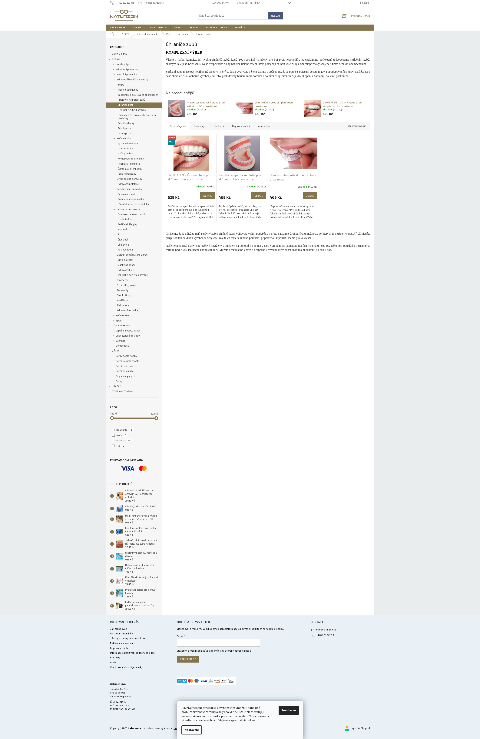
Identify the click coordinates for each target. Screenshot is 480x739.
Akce (121, 435)
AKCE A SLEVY (119, 54)
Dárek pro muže (125, 371)
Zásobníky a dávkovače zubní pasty (138, 95)
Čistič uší (123, 240)
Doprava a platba (119, 648)
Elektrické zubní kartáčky (132, 110)
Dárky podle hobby (126, 356)
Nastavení (192, 730)
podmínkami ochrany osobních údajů (230, 651)
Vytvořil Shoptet (361, 728)
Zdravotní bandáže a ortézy (132, 80)
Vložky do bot (125, 154)
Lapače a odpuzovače (128, 331)
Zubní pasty (124, 128)
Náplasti (122, 229)
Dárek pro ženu (124, 366)
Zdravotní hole (126, 270)
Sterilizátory (124, 295)
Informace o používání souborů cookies (132, 653)
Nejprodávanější (241, 126)
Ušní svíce (123, 245)
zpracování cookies (243, 720)
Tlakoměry (123, 305)
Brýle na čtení (125, 260)
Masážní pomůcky (127, 74)
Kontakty (115, 658)
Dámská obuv (125, 148)
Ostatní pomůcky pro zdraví (132, 255)
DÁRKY (115, 351)
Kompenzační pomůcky (131, 199)
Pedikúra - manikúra (129, 164)
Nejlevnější (200, 126)
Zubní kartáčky (126, 123)
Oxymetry (122, 280)
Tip (120, 446)
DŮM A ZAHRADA (121, 326)
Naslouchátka (125, 250)
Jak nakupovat (220, 3)
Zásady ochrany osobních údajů (128, 638)
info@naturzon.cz (326, 630)
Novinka (123, 440)
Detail (207, 195)
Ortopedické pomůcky (129, 179)
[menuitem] (117, 28)
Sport (119, 321)
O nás (113, 662)
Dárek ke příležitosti (127, 361)
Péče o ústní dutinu (127, 90)
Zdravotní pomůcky (127, 70)
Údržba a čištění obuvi (130, 169)
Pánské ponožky (127, 174)
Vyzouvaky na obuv (128, 144)
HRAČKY (116, 386)
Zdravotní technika (127, 310)
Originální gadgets (126, 376)
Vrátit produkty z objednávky (126, 667)
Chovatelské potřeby (128, 336)
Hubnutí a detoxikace (128, 209)
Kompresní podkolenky (131, 159)
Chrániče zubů (126, 105)
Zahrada (120, 341)
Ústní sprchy (125, 133)
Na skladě (124, 430)
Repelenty (122, 290)
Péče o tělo (122, 315)
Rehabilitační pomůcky (129, 189)
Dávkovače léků (126, 194)
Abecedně (264, 126)
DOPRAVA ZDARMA (122, 391)
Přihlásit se (188, 659)
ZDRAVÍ (116, 59)
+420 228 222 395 (325, 635)
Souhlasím (288, 710)
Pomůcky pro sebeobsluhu (134, 204)
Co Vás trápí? (123, 64)
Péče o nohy (124, 138)
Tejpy (121, 85)
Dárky (119, 381)
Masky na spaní (126, 265)
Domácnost (122, 346)
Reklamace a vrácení (121, 643)
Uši (118, 235)
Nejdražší (219, 126)
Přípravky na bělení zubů (131, 100)
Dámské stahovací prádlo (132, 214)
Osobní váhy (125, 219)
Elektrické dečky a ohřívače (132, 275)
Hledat (275, 15)
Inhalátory (122, 300)
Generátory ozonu (127, 285)
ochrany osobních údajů (209, 720)
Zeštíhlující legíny (127, 224)
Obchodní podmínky (248, 3)
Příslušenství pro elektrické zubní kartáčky (137, 116)
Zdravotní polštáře (128, 184)
